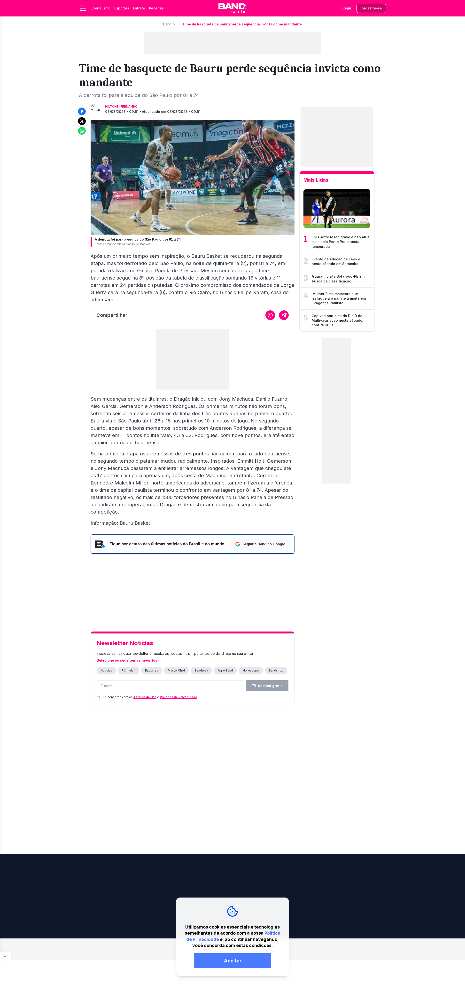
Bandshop (276, 670)
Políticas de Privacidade (178, 697)
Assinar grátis (270, 686)
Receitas (156, 8)
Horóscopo (251, 670)
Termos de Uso (144, 697)
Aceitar (232, 961)
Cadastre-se (371, 8)
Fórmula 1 (128, 670)
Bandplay (201, 670)
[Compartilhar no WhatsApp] (82, 131)
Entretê (139, 8)
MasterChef (176, 670)
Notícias (106, 670)
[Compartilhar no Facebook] (82, 111)
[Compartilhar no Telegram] (284, 315)
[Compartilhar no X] (82, 121)
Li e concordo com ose (149, 697)
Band (167, 24)
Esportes (121, 8)
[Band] (232, 8)
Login (346, 8)
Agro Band (225, 670)
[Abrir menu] (83, 8)
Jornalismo (101, 8)
